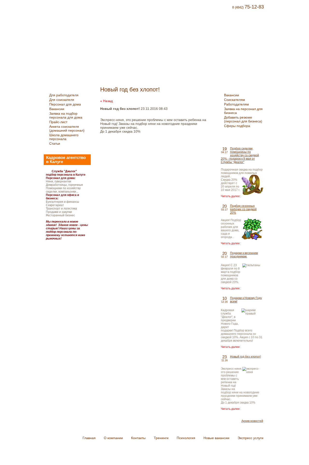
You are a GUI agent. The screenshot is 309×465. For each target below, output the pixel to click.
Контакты (150, 23)
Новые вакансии (221, 23)
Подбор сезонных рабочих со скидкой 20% (243, 209)
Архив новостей (252, 421)
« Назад (106, 101)
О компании (127, 23)
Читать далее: (230, 196)
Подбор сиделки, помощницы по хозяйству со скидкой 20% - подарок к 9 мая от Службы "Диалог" (240, 155)
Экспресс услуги (253, 23)
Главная (105, 23)
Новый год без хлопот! (245, 356)
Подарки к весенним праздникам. (244, 254)
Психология (193, 23)
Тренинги (170, 23)
